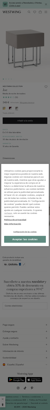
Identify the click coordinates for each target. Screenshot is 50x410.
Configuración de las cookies (25, 232)
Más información (12, 223)
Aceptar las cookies (25, 239)
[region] (25, 205)
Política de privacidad (15, 219)
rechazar (8, 213)
